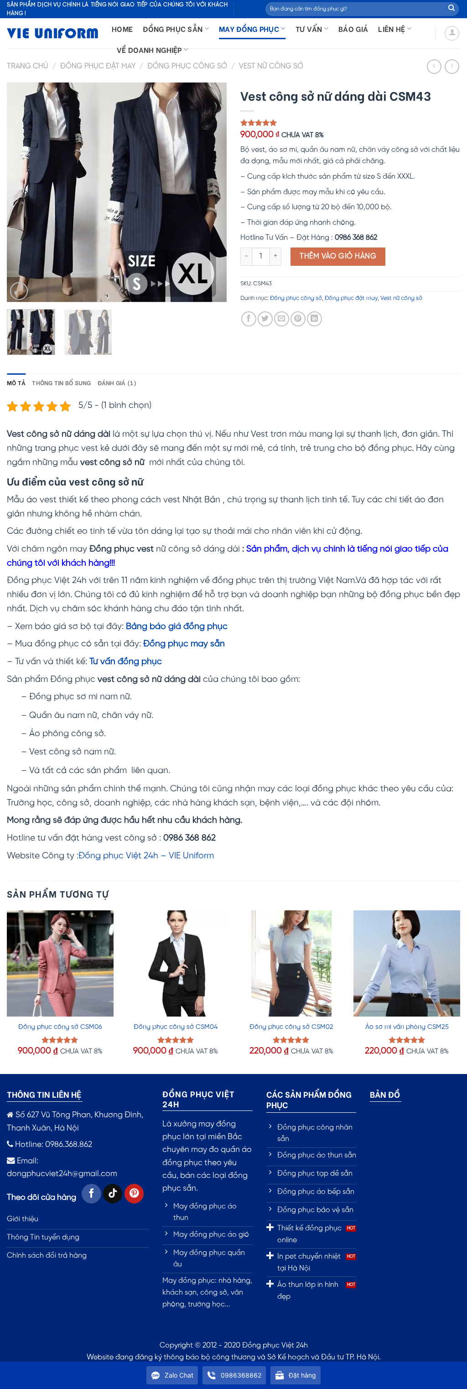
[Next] (210, 192)
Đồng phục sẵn (172, 28)
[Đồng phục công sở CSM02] (291, 963)
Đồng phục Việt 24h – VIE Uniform (146, 856)
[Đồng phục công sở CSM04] (175, 963)
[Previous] (23, 192)
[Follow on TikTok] (113, 1193)
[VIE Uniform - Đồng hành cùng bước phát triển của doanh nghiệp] (52, 33)
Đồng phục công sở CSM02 (291, 1027)
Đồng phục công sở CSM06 (60, 1027)
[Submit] (451, 9)
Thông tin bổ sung (61, 382)
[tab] (16, 382)
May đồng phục (249, 28)
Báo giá (353, 28)
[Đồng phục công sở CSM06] (60, 963)
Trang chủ (27, 66)
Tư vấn (309, 28)
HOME (122, 28)
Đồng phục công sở (187, 66)
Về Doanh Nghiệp (149, 49)
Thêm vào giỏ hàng (338, 256)
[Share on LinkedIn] (314, 318)
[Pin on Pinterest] (298, 318)
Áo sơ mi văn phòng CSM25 (407, 1027)
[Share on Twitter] (265, 318)
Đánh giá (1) (117, 382)
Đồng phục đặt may (98, 66)
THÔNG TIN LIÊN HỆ (44, 1094)
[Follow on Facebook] (91, 1193)
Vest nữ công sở (271, 66)
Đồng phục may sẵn (184, 644)
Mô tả (16, 382)
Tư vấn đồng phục (125, 661)
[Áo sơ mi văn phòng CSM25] (406, 963)
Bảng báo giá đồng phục (177, 626)
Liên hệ (391, 28)
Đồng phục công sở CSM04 (176, 1027)
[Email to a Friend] (281, 318)
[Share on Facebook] (248, 318)
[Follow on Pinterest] (134, 1193)
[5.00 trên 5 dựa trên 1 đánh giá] (350, 122)
